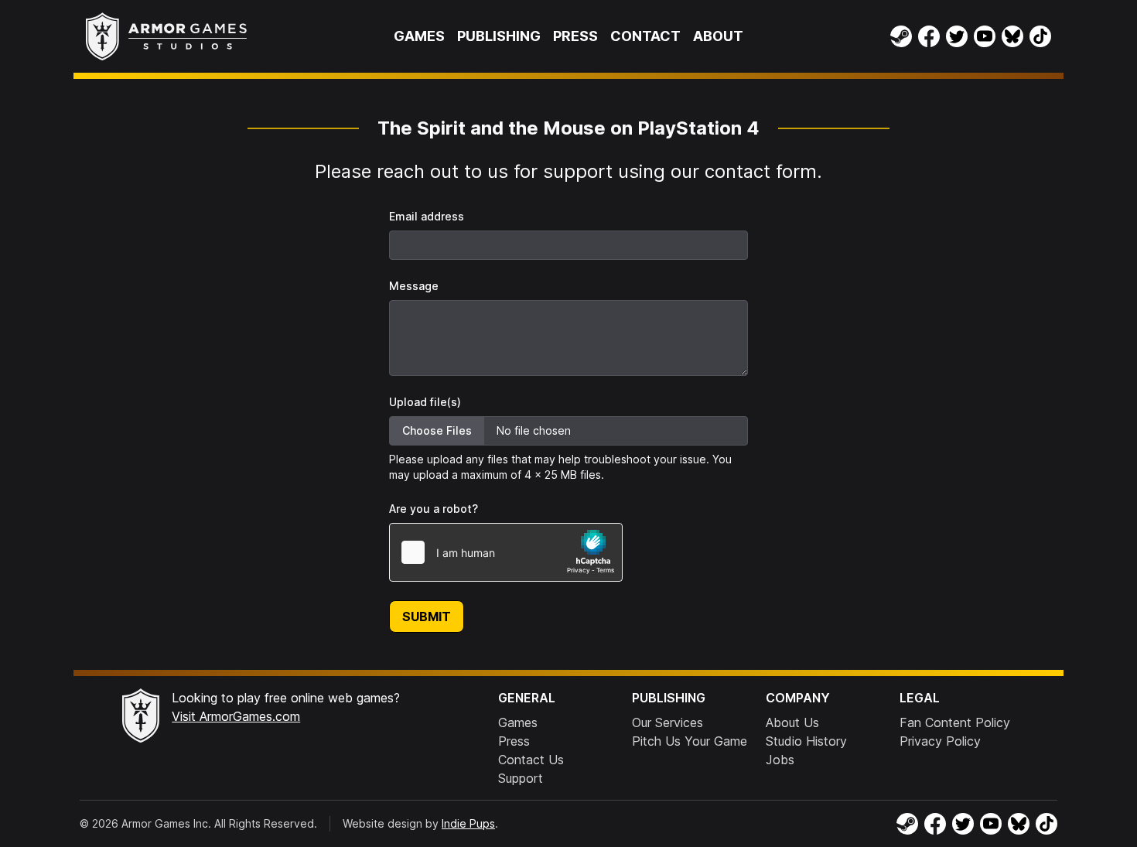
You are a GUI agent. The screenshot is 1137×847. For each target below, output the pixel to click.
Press (575, 36)
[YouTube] (984, 36)
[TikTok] (1040, 36)
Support (520, 778)
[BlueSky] (1012, 36)
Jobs (780, 759)
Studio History (806, 741)
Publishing (499, 36)
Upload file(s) (425, 401)
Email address (426, 216)
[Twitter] (957, 36)
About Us (792, 722)
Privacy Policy (940, 741)
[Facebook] (929, 36)
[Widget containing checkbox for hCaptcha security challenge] (506, 552)
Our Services (667, 722)
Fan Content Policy (955, 722)
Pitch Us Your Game (689, 741)
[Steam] (901, 36)
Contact (645, 36)
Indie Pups (468, 823)
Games (419, 36)
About (718, 36)
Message (414, 285)
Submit (426, 616)
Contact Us (531, 759)
